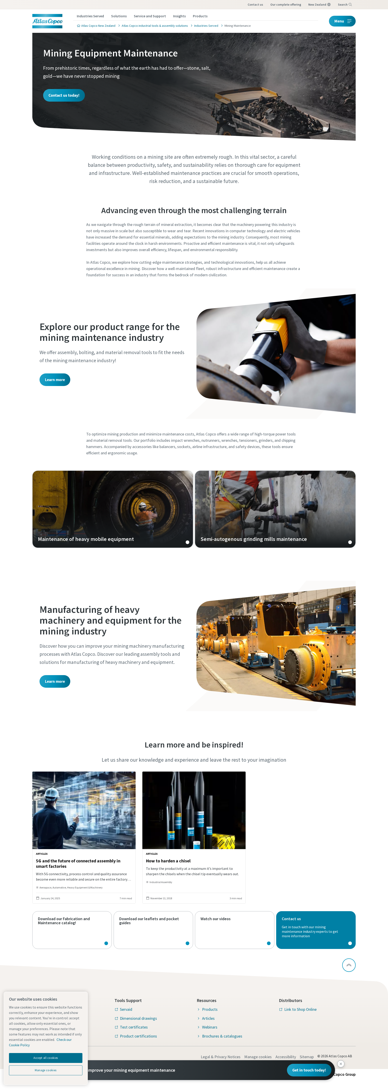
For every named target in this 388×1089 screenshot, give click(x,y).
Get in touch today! (309, 1070)
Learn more (55, 379)
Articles (208, 1018)
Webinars (209, 1027)
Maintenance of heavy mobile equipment (113, 509)
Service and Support (150, 16)
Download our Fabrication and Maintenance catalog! (72, 930)
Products (200, 16)
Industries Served (90, 16)
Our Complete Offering (285, 4)
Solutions (119, 16)
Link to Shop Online (300, 1009)
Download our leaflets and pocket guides (153, 930)
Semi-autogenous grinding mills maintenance (275, 509)
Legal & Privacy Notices (220, 1056)
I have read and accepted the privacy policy (183, 345)
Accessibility (286, 1056)
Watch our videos (234, 930)
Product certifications (138, 1036)
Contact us (255, 4)
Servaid (126, 1009)
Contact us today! (63, 95)
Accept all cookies (45, 1058)
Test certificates (134, 1027)
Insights (179, 16)
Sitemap (307, 1056)
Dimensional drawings (138, 1018)
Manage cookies (258, 1056)
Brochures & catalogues (222, 1036)
